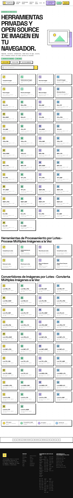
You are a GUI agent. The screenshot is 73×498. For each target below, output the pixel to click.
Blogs (40, 2)
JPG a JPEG (46, 469)
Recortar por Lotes (59, 459)
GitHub (58, 2)
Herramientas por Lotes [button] (51, 3)
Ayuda (49, 439)
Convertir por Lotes (60, 461)
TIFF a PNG (41, 487)
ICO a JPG (51, 484)
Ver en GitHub (5, 62)
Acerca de (24, 455)
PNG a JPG (46, 459)
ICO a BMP (51, 487)
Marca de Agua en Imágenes (40, 467)
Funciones (31, 458)
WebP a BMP (46, 492)
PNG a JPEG (46, 460)
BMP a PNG (41, 478)
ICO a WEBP (51, 490)
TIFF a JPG (41, 489)
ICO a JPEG (51, 485)
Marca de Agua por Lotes (60, 465)
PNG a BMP (46, 462)
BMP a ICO (41, 486)
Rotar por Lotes (59, 462)
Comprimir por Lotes (60, 456)
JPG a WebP (51, 458)
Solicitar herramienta (66, 3)
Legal (59, 439)
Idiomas (19, 439)
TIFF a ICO (46, 485)
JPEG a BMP (51, 466)
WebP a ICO (51, 481)
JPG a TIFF (51, 456)
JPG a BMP (46, 471)
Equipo (31, 457)
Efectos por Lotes (59, 464)
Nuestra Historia (33, 455)
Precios (31, 460)
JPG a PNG (46, 468)
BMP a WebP (41, 484)
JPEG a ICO (51, 470)
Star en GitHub (15, 62)
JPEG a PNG (51, 461)
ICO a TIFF (51, 488)
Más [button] (44, 2)
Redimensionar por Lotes (60, 458)
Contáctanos (43, 439)
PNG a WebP (46, 465)
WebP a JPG (46, 488)
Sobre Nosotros (36, 439)
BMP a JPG (41, 480)
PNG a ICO (46, 466)
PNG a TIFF (46, 463)
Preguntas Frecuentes (27, 439)
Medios (54, 439)
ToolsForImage (10, 3)
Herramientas (32, 463)
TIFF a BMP (46, 481)
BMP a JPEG (41, 481)
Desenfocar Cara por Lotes (61, 467)
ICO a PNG (51, 482)
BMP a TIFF (41, 483)
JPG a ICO (51, 459)
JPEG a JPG (51, 462)
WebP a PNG (46, 486)
